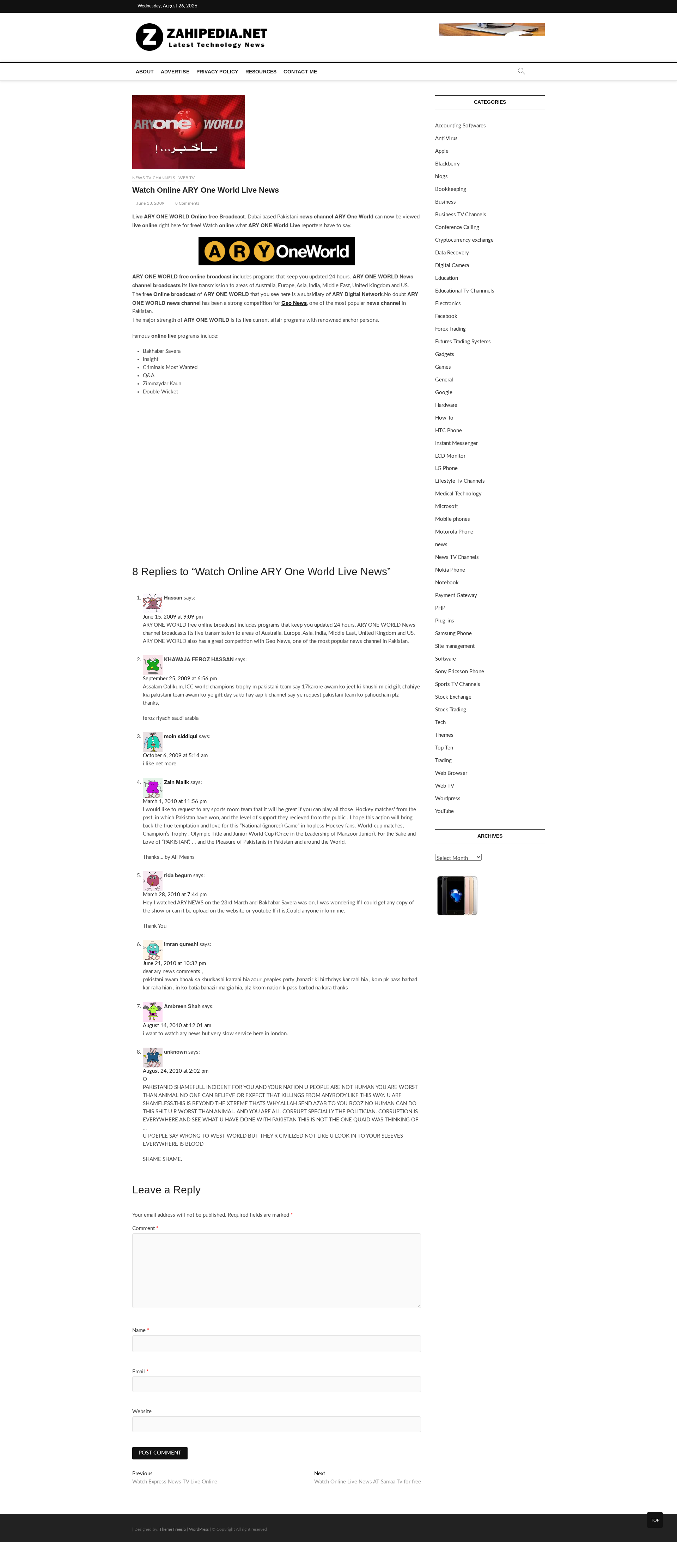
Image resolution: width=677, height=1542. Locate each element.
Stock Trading (450, 709)
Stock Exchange (453, 697)
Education (446, 278)
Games (443, 367)
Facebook (446, 316)
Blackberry (447, 164)
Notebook (447, 582)
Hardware (446, 405)
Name (140, 1330)
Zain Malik (176, 782)
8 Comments (186, 203)
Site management (455, 646)
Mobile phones (452, 519)
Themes (444, 735)
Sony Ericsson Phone (459, 671)
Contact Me (300, 71)
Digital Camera (452, 265)
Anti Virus (446, 138)
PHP (440, 608)
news (441, 544)
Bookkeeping (450, 189)
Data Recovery (452, 252)
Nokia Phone (450, 570)
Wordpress (448, 798)
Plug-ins (444, 621)
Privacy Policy (217, 71)
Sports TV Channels (457, 684)
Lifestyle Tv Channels (460, 481)
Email (140, 1371)
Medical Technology (458, 493)
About (145, 71)
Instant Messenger (456, 443)
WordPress (199, 1529)
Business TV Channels (460, 214)
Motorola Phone (454, 532)
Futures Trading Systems (463, 341)
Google (443, 392)
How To (444, 418)
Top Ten (444, 748)
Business (445, 202)
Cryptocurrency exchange (464, 240)
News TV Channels (153, 178)
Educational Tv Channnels (464, 291)
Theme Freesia (172, 1529)
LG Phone (446, 468)
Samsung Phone (453, 633)
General (444, 380)
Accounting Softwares (460, 125)
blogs (441, 176)
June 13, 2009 (149, 203)
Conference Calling (457, 227)
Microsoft (446, 506)
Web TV (186, 178)
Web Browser (451, 773)
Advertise (175, 71)
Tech (440, 722)
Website (142, 1411)
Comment (145, 1228)
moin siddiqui (180, 736)
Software (445, 659)
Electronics (448, 303)
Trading (443, 760)
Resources (261, 71)
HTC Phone (448, 430)
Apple (442, 151)
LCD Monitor (450, 456)
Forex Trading (450, 329)
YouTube (444, 811)
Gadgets (444, 354)
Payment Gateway (456, 595)
